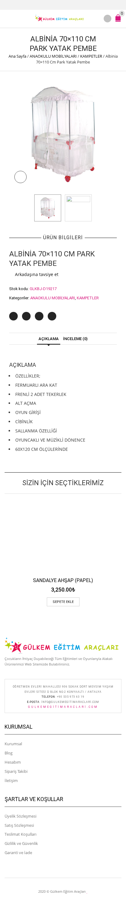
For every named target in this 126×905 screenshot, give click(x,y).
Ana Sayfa (17, 56)
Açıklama (49, 338)
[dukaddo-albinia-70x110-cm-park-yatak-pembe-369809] (78, 207)
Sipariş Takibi (16, 771)
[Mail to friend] (52, 316)
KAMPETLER (91, 56)
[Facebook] (26, 316)
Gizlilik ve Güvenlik (21, 843)
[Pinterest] (39, 316)
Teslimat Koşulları (20, 834)
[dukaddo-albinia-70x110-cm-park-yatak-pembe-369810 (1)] (63, 134)
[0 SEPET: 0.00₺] (119, 20)
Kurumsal (13, 743)
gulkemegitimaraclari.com (63, 706)
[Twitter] (13, 316)
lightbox (20, 177)
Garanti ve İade (18, 852)
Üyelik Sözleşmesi (20, 816)
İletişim (11, 780)
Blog (9, 753)
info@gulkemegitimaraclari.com (70, 702)
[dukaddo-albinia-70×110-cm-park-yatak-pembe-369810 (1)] (47, 207)
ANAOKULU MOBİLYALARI (53, 56)
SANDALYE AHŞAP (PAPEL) (63, 580)
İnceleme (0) (75, 338)
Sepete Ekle (63, 602)
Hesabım (13, 762)
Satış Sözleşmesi (19, 825)
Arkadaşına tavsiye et (36, 274)
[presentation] (27, 207)
